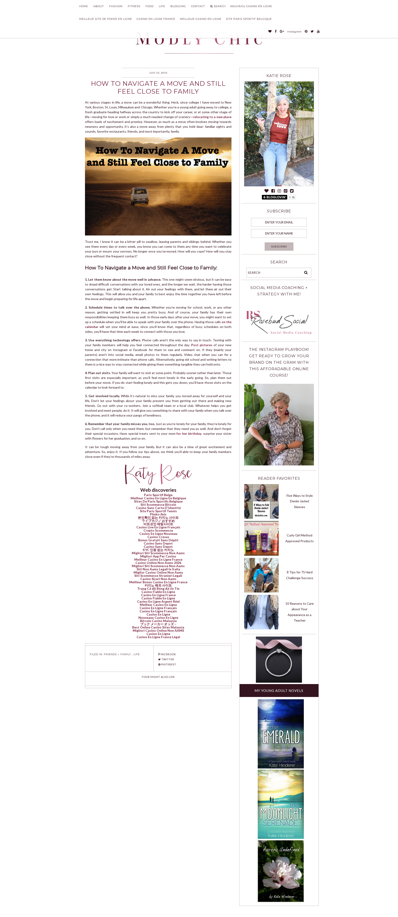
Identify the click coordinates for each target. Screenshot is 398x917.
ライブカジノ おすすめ (158, 521)
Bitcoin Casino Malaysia (158, 621)
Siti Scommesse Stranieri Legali (158, 576)
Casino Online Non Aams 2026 (158, 563)
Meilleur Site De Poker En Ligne (105, 19)
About (98, 6)
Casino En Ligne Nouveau (158, 534)
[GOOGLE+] (282, 31)
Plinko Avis (158, 514)
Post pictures (201, 345)
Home (83, 6)
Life (162, 6)
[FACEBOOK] (276, 31)
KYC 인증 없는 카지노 (158, 550)
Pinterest (168, 664)
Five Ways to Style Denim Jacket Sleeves (300, 501)
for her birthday (188, 433)
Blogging (178, 6)
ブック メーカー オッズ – (158, 624)
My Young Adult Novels (279, 690)
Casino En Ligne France (156, 19)
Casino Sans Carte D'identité (158, 508)
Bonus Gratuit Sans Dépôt (158, 540)
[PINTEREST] (306, 31)
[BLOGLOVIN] (270, 31)
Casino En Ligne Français (158, 608)
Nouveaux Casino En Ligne (158, 617)
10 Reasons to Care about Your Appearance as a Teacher (299, 611)
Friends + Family (117, 654)
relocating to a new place (212, 117)
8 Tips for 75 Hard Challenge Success (299, 575)
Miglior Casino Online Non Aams (158, 572)
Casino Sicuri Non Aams (158, 579)
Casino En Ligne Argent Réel (158, 601)
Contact (198, 6)
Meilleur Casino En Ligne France (158, 559)
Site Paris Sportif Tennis (158, 511)
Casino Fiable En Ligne (158, 592)
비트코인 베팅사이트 (158, 524)
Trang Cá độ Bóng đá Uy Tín (158, 588)
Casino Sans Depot (158, 543)
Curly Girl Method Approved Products (299, 538)
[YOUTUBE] (318, 31)
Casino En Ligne (158, 614)
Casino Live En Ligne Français (158, 527)
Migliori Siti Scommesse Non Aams (158, 553)
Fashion (116, 6)
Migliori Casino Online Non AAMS (158, 630)
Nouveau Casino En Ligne (251, 6)
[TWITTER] (312, 31)
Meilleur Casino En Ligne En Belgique (158, 498)
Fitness (134, 6)
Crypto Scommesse (158, 530)
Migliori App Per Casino (158, 556)
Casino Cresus (158, 537)
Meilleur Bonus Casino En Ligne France (158, 582)
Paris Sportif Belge (158, 495)
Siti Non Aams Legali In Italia (158, 569)
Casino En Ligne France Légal (158, 637)
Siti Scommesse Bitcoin (158, 504)
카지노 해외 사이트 (158, 585)
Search (220, 6)
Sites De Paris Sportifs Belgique (158, 501)
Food (150, 6)
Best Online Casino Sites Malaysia (158, 627)
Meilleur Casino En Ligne (200, 19)
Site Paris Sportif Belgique (249, 19)
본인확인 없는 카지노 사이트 (158, 517)
